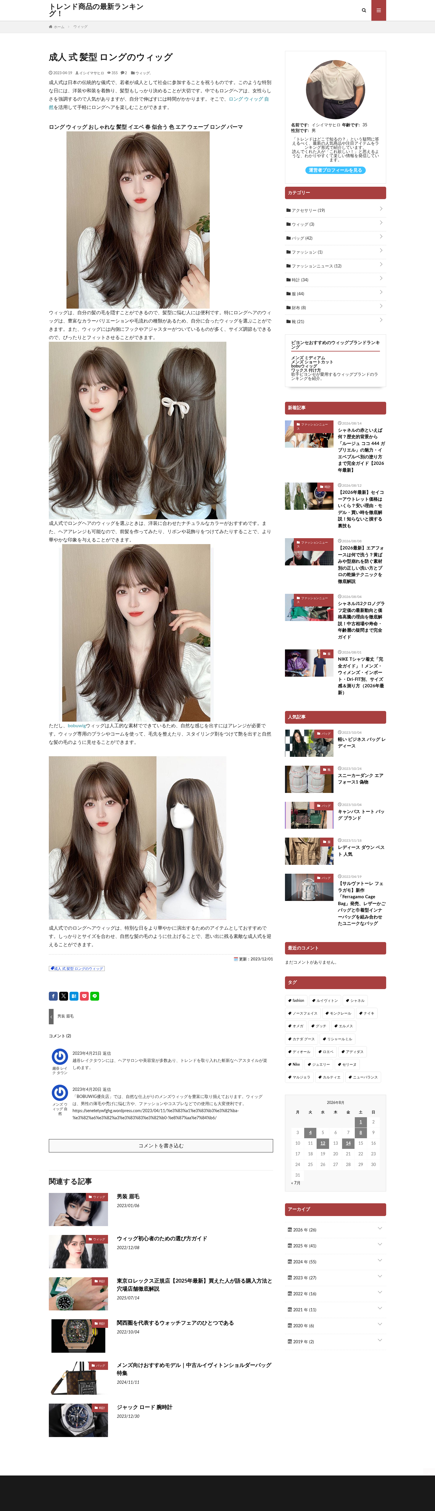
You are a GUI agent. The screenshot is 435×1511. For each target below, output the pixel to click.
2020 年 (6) (303, 1326)
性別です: (300, 131)
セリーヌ (349, 1064)
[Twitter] (63, 996)
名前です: (300, 125)
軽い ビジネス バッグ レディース (362, 743)
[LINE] (94, 996)
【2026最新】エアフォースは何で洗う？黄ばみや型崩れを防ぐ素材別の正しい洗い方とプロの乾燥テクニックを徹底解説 (361, 565)
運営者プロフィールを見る (335, 170)
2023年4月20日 (87, 1090)
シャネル (357, 1000)
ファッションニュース (316, 266)
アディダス (355, 1052)
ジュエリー (321, 1064)
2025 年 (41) (304, 1246)
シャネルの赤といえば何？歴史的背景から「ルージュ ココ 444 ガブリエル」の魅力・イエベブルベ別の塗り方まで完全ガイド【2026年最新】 (361, 450)
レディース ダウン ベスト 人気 (361, 851)
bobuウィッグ (304, 366)
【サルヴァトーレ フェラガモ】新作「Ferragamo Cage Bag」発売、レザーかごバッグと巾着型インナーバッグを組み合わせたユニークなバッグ (362, 903)
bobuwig (77, 725)
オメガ (298, 1026)
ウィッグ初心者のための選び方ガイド (162, 1238)
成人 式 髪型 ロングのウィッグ (78, 968)
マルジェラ (301, 1077)
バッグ (100, 1365)
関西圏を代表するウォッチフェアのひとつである (175, 1323)
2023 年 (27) (304, 1278)
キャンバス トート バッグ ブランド (361, 815)
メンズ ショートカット (312, 362)
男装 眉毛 (128, 1196)
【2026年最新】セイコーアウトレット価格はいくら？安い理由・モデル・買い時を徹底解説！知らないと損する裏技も (361, 509)
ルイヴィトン (327, 1000)
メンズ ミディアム (308, 358)
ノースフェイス (305, 1013)
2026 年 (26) (304, 1230)
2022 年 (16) (304, 1294)
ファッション (307, 252)
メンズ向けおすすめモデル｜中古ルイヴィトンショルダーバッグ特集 (194, 1369)
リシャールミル (339, 1039)
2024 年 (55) (304, 1262)
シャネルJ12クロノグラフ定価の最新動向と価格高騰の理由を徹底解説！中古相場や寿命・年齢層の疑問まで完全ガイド (361, 620)
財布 (298, 308)
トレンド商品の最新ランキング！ (96, 10)
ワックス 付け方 (306, 370)
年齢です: (351, 125)
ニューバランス (365, 1077)
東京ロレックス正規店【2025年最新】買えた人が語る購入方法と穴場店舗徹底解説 (195, 1285)
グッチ (321, 1026)
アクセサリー (308, 211)
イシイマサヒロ (91, 73)
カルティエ (332, 1077)
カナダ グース (304, 1039)
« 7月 (296, 1183)
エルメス (346, 1026)
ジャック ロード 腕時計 (145, 1407)
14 (348, 1143)
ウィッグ (143, 73)
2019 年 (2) (303, 1342)
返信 (107, 1054)
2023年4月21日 (87, 1054)
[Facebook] (53, 996)
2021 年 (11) (304, 1310)
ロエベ (328, 1052)
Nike (296, 1064)
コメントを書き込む (161, 1145)
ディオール (301, 1052)
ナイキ (369, 1013)
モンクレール (340, 1013)
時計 (102, 1281)
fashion (298, 1000)
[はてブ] (74, 996)
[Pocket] (84, 996)
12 (322, 1143)
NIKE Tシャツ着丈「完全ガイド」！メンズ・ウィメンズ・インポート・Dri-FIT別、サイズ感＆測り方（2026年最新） (361, 676)
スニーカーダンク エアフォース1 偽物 (361, 779)
